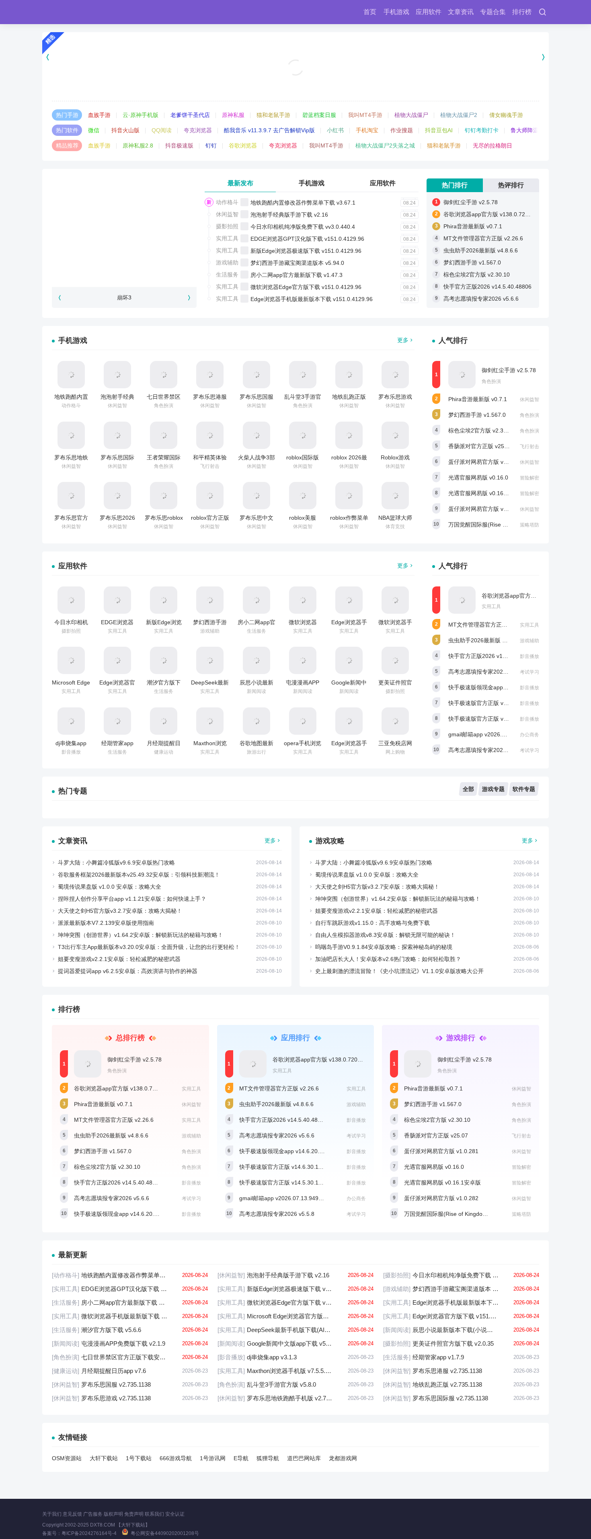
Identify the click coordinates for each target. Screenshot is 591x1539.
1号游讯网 (213, 1458)
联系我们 (154, 1514)
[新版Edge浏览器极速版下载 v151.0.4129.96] (163, 600)
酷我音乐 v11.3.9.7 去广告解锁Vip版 (269, 130)
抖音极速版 (179, 145)
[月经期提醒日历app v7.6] (163, 721)
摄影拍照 (227, 226)
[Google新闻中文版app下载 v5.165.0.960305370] (349, 660)
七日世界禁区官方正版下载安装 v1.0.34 (130, 1357)
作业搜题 (401, 130)
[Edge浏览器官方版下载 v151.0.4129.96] (117, 660)
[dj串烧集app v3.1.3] (71, 721)
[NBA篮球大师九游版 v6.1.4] (395, 495)
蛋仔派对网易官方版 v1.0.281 (485, 462)
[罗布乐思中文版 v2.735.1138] (256, 495)
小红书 (335, 130)
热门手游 (67, 115)
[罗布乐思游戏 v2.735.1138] (395, 374)
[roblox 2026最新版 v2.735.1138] (349, 435)
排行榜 (521, 11)
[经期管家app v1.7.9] (117, 721)
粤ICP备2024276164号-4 (89, 1533)
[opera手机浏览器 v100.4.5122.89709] (302, 721)
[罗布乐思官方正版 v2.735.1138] (71, 495)
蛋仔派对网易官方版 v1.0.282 (485, 509)
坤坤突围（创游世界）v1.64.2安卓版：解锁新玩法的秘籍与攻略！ (140, 935)
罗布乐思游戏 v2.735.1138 (130, 1398)
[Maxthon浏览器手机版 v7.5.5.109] (210, 721)
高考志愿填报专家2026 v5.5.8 (485, 750)
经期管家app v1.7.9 (461, 1357)
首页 (369, 11)
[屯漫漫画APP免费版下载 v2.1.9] (302, 660)
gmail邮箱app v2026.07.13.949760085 (497, 734)
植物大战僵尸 (411, 115)
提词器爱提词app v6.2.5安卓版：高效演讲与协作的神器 (127, 971)
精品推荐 (67, 145)
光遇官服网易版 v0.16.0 (478, 477)
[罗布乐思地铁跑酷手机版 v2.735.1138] (71, 435)
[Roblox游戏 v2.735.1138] (395, 435)
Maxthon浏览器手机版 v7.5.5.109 (295, 1370)
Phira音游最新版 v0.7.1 (472, 226)
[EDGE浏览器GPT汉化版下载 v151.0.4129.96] (117, 600)
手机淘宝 (367, 130)
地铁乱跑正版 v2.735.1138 (461, 1384)
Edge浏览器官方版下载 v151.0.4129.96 (461, 1316)
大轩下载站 (104, 1458)
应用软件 (428, 11)
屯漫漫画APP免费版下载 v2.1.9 (130, 1343)
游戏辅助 (227, 262)
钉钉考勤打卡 (482, 130)
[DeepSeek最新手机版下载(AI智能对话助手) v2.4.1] (210, 660)
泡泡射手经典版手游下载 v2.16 (289, 214)
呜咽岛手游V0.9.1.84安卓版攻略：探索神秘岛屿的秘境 (383, 947)
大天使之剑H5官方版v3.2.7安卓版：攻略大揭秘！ (120, 911)
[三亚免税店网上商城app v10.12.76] (395, 721)
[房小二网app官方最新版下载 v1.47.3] (256, 600)
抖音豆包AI (439, 130)
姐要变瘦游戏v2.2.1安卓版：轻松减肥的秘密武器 (119, 959)
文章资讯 (461, 11)
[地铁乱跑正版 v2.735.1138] (349, 374)
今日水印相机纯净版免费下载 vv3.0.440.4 (302, 226)
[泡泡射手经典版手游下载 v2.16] (117, 374)
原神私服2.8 (138, 145)
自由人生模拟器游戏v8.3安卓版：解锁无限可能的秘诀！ (385, 935)
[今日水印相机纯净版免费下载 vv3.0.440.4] (71, 600)
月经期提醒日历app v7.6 (130, 1370)
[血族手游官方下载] (296, 57)
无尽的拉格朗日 (492, 145)
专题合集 (493, 11)
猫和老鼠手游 (273, 115)
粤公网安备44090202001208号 (165, 1533)
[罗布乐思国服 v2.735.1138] (256, 374)
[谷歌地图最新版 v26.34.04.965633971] (256, 721)
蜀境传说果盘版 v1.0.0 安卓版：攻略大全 (109, 886)
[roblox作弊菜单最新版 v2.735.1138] (349, 495)
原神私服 (233, 115)
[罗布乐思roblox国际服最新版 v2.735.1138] (163, 495)
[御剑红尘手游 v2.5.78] (462, 374)
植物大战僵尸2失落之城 (385, 145)
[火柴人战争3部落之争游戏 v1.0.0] (256, 435)
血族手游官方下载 (295, 80)
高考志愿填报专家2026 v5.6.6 (481, 298)
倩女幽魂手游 (506, 115)
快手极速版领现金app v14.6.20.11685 (496, 687)
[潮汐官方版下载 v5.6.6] (163, 660)
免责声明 (134, 1514)
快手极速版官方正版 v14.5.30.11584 (494, 718)
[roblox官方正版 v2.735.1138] (210, 495)
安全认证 (175, 1514)
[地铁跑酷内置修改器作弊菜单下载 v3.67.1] (71, 374)
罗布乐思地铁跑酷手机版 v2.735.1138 (295, 1398)
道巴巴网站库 (304, 1458)
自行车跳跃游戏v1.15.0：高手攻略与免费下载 (372, 923)
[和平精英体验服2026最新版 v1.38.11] (210, 435)
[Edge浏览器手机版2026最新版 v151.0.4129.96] (349, 721)
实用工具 (227, 238)
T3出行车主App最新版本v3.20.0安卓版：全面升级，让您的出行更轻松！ (149, 947)
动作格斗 (227, 202)
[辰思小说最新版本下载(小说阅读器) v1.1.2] (256, 660)
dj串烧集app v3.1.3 (295, 1357)
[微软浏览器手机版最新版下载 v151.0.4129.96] (395, 600)
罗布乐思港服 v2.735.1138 (461, 1370)
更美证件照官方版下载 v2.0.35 (461, 1343)
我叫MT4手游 (365, 115)
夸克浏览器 (198, 130)
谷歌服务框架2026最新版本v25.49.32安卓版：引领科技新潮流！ (139, 874)
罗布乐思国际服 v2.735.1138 (461, 1398)
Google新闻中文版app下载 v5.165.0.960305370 (295, 1343)
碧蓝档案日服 (319, 115)
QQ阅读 (162, 130)
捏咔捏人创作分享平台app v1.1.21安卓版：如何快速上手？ (132, 899)
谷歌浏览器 (243, 145)
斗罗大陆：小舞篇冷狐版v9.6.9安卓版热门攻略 (116, 862)
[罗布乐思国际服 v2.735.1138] (117, 435)
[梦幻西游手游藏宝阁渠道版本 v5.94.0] (210, 600)
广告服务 (93, 1514)
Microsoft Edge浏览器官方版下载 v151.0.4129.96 (295, 1316)
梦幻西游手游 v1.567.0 (472, 262)
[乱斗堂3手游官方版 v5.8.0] (302, 374)
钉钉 (211, 145)
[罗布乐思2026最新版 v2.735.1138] (117, 495)
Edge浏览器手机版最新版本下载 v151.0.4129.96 (311, 299)
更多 (402, 340)
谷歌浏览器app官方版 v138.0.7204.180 (493, 214)
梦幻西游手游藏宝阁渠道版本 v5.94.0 (297, 263)
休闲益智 (227, 214)
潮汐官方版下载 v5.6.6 (130, 1329)
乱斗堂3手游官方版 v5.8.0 (295, 1384)
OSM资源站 (67, 1458)
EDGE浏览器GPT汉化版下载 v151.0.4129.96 (307, 239)
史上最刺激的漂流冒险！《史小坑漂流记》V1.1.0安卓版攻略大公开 (399, 971)
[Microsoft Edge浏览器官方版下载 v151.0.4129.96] (71, 660)
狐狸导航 (268, 1458)
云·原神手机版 (140, 115)
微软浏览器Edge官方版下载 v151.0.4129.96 (305, 287)
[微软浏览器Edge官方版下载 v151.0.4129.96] (302, 600)
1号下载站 (139, 1458)
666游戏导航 (176, 1458)
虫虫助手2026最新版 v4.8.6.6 (480, 250)
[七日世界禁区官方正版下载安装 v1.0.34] (163, 374)
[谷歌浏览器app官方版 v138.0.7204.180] (462, 600)
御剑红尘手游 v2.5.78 (470, 202)
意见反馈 (72, 1514)
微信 (93, 130)
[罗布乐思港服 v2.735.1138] (210, 374)
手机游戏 (396, 11)
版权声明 (113, 1514)
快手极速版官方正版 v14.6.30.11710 (494, 703)
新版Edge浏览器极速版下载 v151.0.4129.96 (305, 251)
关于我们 (52, 1514)
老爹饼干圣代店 (190, 115)
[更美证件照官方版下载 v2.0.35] (395, 660)
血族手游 (99, 115)
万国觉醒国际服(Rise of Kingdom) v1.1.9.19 (503, 524)
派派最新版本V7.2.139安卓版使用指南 (106, 923)
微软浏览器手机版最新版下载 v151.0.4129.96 (130, 1316)
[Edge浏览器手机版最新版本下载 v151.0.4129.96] (349, 600)
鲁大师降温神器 (530, 130)
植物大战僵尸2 (458, 115)
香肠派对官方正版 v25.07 (480, 446)
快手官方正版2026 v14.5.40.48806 (487, 286)
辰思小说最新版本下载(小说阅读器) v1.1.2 (461, 1329)
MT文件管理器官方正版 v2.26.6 (483, 238)
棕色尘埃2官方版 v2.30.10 (476, 274)
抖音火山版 (125, 130)
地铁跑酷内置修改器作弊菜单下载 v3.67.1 (302, 202)
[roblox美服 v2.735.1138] (302, 495)
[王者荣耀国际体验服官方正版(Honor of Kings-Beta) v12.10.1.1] (163, 435)
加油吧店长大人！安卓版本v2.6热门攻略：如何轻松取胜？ (388, 959)
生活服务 (227, 274)
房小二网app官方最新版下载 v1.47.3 (296, 275)
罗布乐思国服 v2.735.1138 (130, 1384)
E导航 (241, 1458)
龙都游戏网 (343, 1458)
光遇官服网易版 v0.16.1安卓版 (486, 493)
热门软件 (67, 130)
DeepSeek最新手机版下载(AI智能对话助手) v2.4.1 (295, 1329)
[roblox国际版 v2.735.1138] (302, 435)
